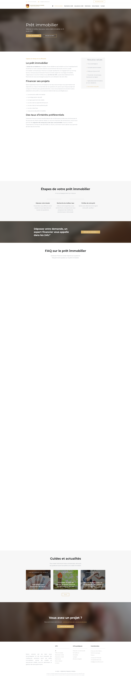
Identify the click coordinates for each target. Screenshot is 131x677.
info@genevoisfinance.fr (45, 1)
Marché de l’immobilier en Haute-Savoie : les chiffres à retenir (93, 584)
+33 (76, 622)
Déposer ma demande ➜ (90, 232)
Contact (103, 6)
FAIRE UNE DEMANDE (33, 35)
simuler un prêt (49, 35)
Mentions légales (77, 659)
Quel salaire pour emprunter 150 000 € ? (38, 585)
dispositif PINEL (59, 510)
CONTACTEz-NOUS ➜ (65, 626)
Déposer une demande (79, 650)
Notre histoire (95, 6)
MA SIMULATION (99, 1)
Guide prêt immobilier (34, 572)
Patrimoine (88, 6)
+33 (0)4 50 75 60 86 (32, 1)
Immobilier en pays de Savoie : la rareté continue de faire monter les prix (65, 584)
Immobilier (61, 572)
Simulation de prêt (93, 86)
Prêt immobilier (59, 6)
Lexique (75, 657)
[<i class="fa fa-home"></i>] (53, 6)
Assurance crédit (78, 6)
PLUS (65, 594)
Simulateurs (76, 652)
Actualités (75, 654)
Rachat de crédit (68, 6)
